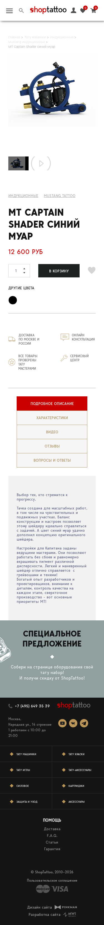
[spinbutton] (19, 270)
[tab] (52, 403)
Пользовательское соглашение (52, 880)
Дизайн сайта (39, 907)
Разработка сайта (44, 914)
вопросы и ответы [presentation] (52, 460)
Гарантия (52, 849)
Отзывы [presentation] (52, 446)
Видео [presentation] (52, 432)
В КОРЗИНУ (59, 271)
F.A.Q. (52, 835)
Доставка (52, 829)
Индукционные (23, 195)
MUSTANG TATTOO (59, 195)
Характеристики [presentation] (52, 418)
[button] (26, 267)
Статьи (52, 842)
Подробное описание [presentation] (52, 403)
